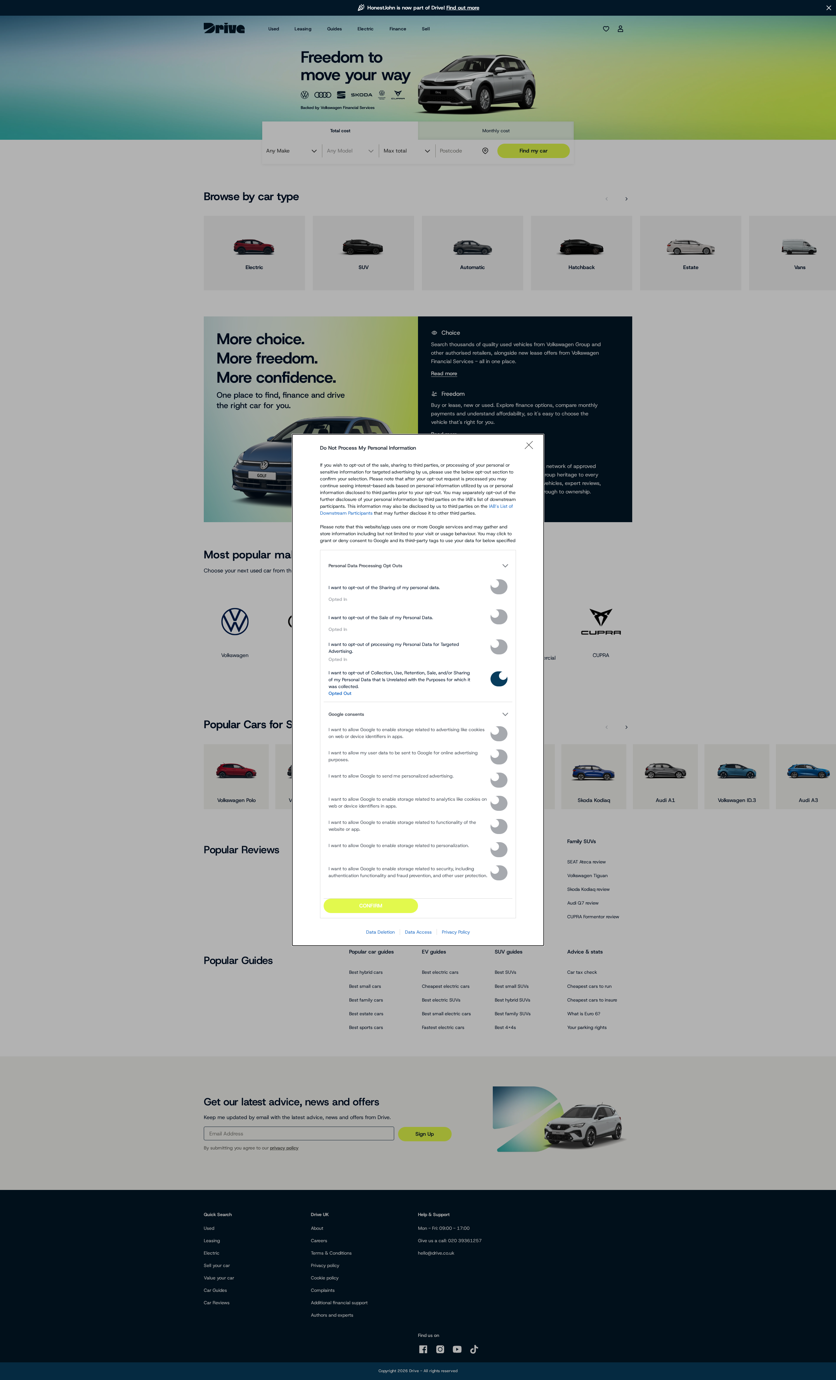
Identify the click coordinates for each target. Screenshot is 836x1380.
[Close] (531, 448)
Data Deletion (380, 932)
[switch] (498, 586)
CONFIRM (370, 905)
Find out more (462, 7)
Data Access (418, 932)
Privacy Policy (456, 932)
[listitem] (418, 565)
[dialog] (418, 690)
